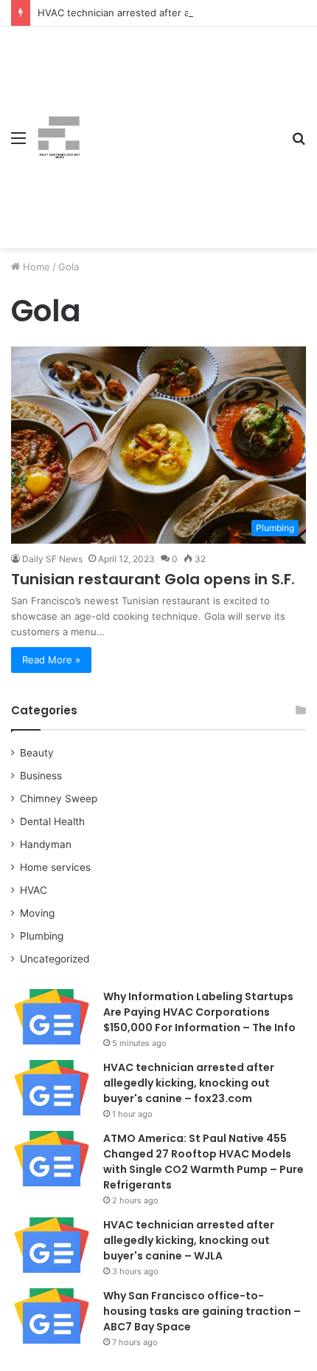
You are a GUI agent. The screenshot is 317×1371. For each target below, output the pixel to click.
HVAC (33, 890)
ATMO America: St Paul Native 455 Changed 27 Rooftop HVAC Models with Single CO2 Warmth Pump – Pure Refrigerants (203, 1161)
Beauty (37, 753)
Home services (55, 867)
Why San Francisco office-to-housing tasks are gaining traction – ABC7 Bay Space (202, 1311)
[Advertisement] (180, 126)
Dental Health (52, 821)
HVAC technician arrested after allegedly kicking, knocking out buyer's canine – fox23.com (188, 1083)
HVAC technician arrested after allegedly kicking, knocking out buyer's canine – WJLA (188, 1240)
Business (41, 776)
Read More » (51, 660)
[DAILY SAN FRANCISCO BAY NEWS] (59, 137)
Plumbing (41, 936)
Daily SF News (52, 558)
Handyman (46, 844)
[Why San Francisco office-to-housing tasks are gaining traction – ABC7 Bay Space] (51, 1316)
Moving (37, 913)
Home (35, 267)
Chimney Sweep (58, 798)
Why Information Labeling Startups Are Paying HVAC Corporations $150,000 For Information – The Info (199, 1012)
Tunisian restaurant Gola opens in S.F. (153, 579)
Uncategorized (54, 959)
